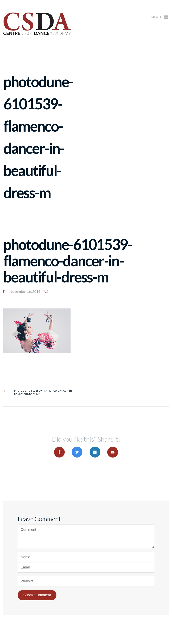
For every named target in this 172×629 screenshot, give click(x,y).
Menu (156, 17)
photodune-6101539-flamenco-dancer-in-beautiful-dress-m (43, 392)
